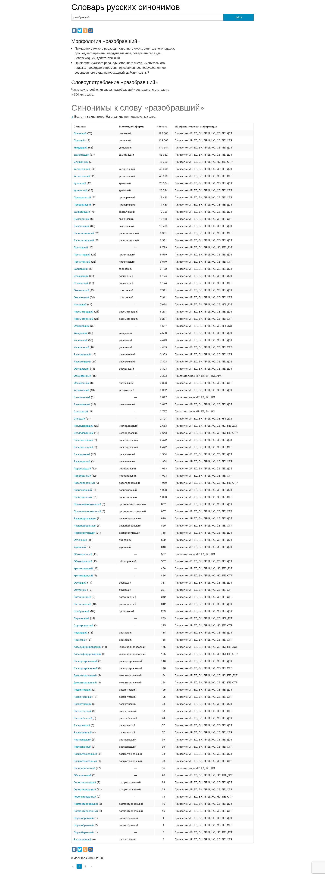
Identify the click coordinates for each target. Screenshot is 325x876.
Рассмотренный (83, 318)
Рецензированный (85, 796)
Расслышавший (83, 440)
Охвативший (81, 290)
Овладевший (82, 326)
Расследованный (84, 482)
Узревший (80, 547)
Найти (238, 17)
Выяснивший (82, 226)
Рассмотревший (83, 311)
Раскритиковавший (85, 753)
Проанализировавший (87, 504)
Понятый (79, 140)
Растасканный (82, 746)
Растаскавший (82, 739)
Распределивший (84, 532)
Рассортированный (85, 668)
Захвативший (82, 211)
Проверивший (82, 204)
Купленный (80, 190)
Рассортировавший (85, 661)
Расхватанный (82, 711)
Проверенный (82, 197)
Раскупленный (83, 732)
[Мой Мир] (90, 30)
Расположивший (84, 240)
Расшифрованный (85, 525)
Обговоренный (83, 554)
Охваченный (81, 297)
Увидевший (80, 147)
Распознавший (83, 490)
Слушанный (81, 161)
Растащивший (82, 604)
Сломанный (81, 283)
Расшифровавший (85, 518)
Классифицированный (87, 654)
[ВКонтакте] (74, 30)
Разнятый (80, 639)
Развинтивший (82, 689)
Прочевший (81, 247)
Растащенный (82, 597)
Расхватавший (82, 704)
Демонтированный (85, 682)
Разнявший (80, 632)
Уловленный (81, 347)
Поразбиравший (84, 832)
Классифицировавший (87, 647)
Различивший (82, 404)
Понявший (80, 133)
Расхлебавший (83, 718)
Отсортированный (85, 789)
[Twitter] (79, 30)
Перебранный (82, 475)
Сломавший (81, 276)
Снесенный (81, 411)
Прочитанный (82, 261)
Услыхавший (81, 390)
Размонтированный (86, 811)
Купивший (80, 183)
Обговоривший (83, 561)
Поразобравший (84, 818)
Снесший (79, 418)
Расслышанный (83, 447)
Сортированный (83, 625)
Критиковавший (83, 568)
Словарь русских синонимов (125, 6)
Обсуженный (82, 383)
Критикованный (83, 575)
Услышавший (82, 169)
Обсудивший (81, 368)
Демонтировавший (85, 675)
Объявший (80, 540)
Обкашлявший (82, 775)
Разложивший (82, 361)
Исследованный (83, 433)
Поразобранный (84, 825)
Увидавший (80, 333)
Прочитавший (82, 254)
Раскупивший (82, 725)
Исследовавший (83, 425)
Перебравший (82, 468)
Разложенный (82, 354)
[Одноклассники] (85, 30)
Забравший (81, 268)
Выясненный (82, 219)
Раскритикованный (85, 761)
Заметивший (81, 154)
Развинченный (83, 696)
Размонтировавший (86, 803)
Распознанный (83, 497)
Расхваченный (83, 839)
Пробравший (82, 611)
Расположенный (84, 233)
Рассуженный (82, 461)
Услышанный (82, 176)
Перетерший (81, 618)
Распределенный (84, 768)
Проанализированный (87, 511)
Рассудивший (82, 454)
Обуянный (80, 589)
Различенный (82, 397)
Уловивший (80, 340)
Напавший (80, 304)
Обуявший (80, 582)
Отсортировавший (85, 782)
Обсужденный (82, 375)
